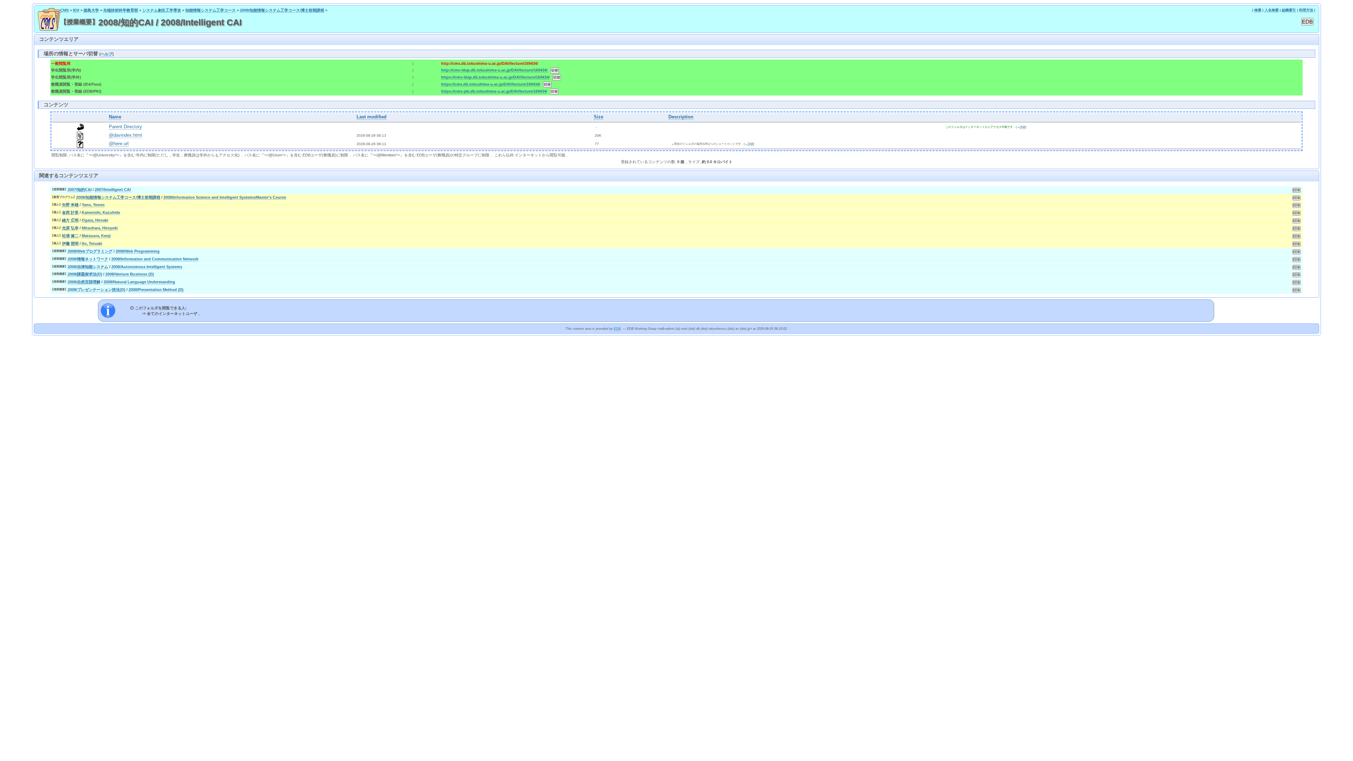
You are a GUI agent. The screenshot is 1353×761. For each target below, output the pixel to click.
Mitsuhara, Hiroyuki (100, 228)
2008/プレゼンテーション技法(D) (96, 289)
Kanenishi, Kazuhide (101, 212)
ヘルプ (106, 54)
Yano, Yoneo (93, 205)
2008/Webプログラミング (90, 251)
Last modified (372, 117)
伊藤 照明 (70, 243)
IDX (76, 10)
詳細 (1022, 127)
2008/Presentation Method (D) (156, 289)
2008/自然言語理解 (84, 282)
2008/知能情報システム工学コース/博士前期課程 (282, 10)
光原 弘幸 (70, 228)
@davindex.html (125, 135)
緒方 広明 (70, 220)
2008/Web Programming (138, 251)
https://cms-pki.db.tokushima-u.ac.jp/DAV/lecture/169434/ (494, 91)
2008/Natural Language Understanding (139, 282)
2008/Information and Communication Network (154, 259)
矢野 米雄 (70, 205)
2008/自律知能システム (88, 267)
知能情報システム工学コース (210, 10)
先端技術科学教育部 (120, 10)
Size (598, 117)
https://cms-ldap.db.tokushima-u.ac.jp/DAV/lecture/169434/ (495, 77)
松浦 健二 (70, 236)
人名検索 (1272, 10)
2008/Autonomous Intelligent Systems (146, 267)
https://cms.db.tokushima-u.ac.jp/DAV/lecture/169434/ (490, 84)
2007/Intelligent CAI (113, 189)
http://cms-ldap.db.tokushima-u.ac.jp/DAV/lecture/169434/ (494, 70)
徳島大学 (91, 10)
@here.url (119, 143)
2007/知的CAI (80, 189)
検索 (1257, 10)
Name (115, 117)
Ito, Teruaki (92, 243)
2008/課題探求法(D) (85, 274)
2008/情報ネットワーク (88, 259)
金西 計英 (70, 212)
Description (680, 117)
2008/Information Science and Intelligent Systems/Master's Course (224, 197)
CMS (64, 10)
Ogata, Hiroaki (95, 220)
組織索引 (1289, 10)
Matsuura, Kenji (96, 236)
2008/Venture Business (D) (129, 274)
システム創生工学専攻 (161, 10)
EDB (617, 328)
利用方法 (1306, 10)
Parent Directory (125, 126)
